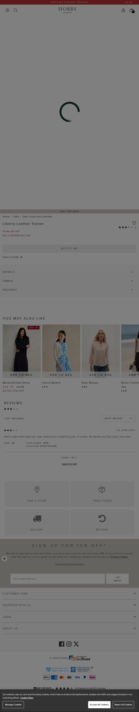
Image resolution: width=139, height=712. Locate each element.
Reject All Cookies (123, 704)
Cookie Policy (26, 697)
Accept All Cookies (99, 704)
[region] (69, 700)
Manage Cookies (13, 704)
